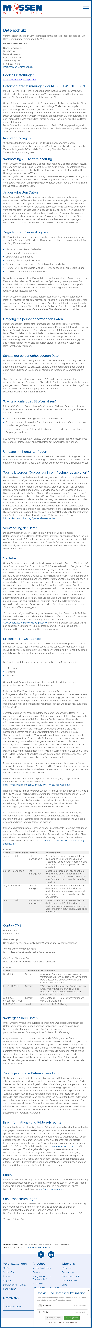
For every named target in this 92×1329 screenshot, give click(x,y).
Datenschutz (73, 1322)
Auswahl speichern (54, 1318)
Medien (46, 1312)
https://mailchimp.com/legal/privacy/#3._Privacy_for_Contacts (36, 784)
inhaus (6, 1276)
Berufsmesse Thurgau (14, 1284)
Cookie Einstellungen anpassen (19, 79)
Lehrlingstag (9, 1289)
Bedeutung (68, 1272)
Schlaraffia (8, 1272)
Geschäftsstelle (70, 1280)
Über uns (66, 1268)
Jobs (64, 1284)
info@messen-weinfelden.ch (18, 67)
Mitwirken (38, 1283)
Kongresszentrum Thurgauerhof (42, 1278)
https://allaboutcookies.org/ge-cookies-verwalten (29, 518)
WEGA (6, 1268)
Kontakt (50, 1322)
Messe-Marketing (42, 1268)
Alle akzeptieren (71, 1318)
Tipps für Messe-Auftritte (46, 1287)
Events (36, 1272)
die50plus (8, 1280)
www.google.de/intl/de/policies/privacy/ (25, 622)
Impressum (60, 1322)
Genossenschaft (70, 1276)
